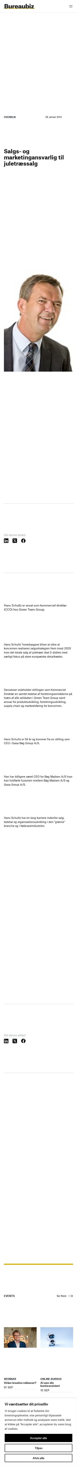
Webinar (10, 1378)
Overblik (10, 116)
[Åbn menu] (71, 6)
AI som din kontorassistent (50, 1384)
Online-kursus (50, 1378)
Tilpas (38, 1448)
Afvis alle (38, 1458)
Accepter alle (38, 1438)
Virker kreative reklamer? (20, 1382)
